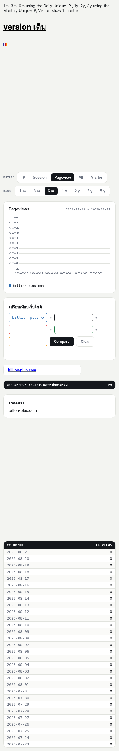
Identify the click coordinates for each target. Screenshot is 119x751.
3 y (89, 191)
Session (40, 177)
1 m (23, 191)
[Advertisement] (59, 107)
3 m (37, 191)
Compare (61, 341)
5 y (102, 191)
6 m (51, 191)
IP (23, 177)
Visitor (96, 177)
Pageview (63, 177)
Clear (85, 341)
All (81, 177)
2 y (77, 191)
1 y (64, 191)
